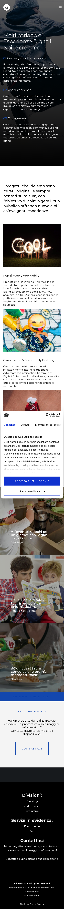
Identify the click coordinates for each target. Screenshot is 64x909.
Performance (32, 806)
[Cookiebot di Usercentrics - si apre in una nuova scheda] (46, 415)
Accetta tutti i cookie (32, 481)
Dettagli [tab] (25, 424)
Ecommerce (32, 826)
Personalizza (30, 491)
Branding (32, 801)
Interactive (32, 811)
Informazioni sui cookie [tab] (48, 424)
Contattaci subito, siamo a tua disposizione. (32, 858)
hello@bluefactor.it (32, 895)
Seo (32, 831)
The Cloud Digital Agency (32, 904)
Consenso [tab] (10, 424)
